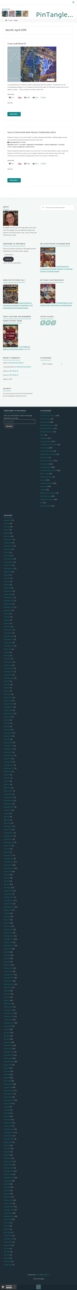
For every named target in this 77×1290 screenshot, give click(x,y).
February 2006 (8, 1200)
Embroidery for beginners (35, 145)
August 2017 (8, 771)
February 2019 (8, 742)
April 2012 (7, 962)
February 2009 (8, 1084)
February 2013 (8, 929)
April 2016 (7, 820)
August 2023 (8, 610)
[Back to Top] (38, 1287)
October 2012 (8, 942)
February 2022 (8, 662)
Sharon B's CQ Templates (48, 493)
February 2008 (8, 1123)
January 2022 (8, 665)
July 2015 (7, 849)
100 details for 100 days (48, 416)
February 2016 (8, 826)
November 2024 (9, 562)
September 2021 (9, 678)
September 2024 (9, 568)
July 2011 (7, 991)
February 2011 (8, 1007)
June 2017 (7, 778)
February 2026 (8, 539)
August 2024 (8, 572)
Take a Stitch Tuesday (47, 499)
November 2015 (9, 836)
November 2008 (9, 1094)
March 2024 (7, 588)
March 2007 (7, 1158)
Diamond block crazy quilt (48, 454)
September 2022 (9, 646)
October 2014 (8, 865)
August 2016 (8, 810)
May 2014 (7, 881)
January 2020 (8, 736)
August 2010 (8, 1026)
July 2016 (7, 813)
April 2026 (7, 533)
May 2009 (7, 1074)
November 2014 (9, 862)
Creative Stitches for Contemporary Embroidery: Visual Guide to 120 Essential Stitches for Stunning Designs (18, 305)
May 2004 (7, 1255)
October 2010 (8, 1020)
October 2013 (8, 904)
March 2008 (7, 1120)
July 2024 (7, 575)
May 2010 (7, 1036)
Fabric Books (44, 457)
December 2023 (9, 598)
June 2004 (7, 1252)
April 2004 (7, 1258)
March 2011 (7, 1004)
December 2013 (9, 897)
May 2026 (7, 530)
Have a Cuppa (44, 474)
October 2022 (8, 643)
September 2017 (9, 768)
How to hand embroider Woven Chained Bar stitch (31, 132)
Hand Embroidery (45, 467)
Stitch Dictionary (45, 496)
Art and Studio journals (47, 425)
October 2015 (8, 839)
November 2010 (9, 1016)
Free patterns (44, 464)
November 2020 (9, 707)
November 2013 (9, 900)
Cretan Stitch (20, 57)
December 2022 (9, 636)
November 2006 (9, 1171)
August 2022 (8, 649)
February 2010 (8, 1045)
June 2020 (7, 723)
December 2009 (9, 1052)
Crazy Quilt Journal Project (48, 445)
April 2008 (7, 1116)
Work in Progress (45, 506)
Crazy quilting (28, 50)
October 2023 (8, 604)
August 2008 (8, 1103)
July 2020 (7, 720)
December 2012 (9, 936)
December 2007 (9, 1129)
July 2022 (7, 652)
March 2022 (7, 659)
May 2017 (7, 781)
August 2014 (8, 871)
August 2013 (8, 910)
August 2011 (8, 987)
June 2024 (7, 578)
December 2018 (9, 746)
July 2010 (7, 1029)
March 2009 (7, 1081)
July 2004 (7, 1248)
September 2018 (9, 755)
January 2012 (8, 971)
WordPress (45, 1275)
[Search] (43, 207)
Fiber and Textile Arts (47, 461)
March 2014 (7, 888)
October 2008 (8, 1097)
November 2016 (9, 801)
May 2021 (7, 688)
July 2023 (7, 614)
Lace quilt (43, 480)
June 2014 (7, 878)
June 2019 (7, 739)
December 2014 (9, 859)
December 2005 (9, 1207)
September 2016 (9, 807)
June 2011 (7, 994)
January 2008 (8, 1126)
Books (42, 435)
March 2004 (7, 1261)
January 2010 (8, 1049)
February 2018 (8, 762)
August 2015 (8, 846)
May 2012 (7, 958)
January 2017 (8, 794)
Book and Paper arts (46, 432)
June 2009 (7, 1071)
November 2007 (9, 1132)
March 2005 (7, 1232)
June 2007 (7, 1149)
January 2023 (8, 633)
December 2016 (9, 797)
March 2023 (7, 627)
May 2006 (7, 1190)
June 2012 (7, 955)
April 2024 (7, 585)
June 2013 (7, 917)
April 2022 (7, 656)
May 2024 (7, 581)
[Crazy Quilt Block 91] (54, 64)
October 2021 (8, 675)
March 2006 (7, 1197)
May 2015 (7, 852)
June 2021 (7, 685)
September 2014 (9, 868)
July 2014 (7, 875)
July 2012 (7, 952)
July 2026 (7, 523)
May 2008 (7, 1113)
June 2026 (7, 527)
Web (41, 503)
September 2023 (9, 607)
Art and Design (45, 422)
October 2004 (8, 1242)
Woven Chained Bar (19, 147)
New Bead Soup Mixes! (16, 363)
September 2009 (9, 1062)
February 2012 (8, 968)
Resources (43, 486)
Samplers (43, 490)
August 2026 (8, 520)
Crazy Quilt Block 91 (16, 43)
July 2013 (7, 913)
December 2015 (9, 833)
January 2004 (8, 1265)
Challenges (43, 438)
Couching (22, 145)
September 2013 (9, 907)
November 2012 (9, 939)
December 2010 (9, 1013)
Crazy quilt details (17, 50)
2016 (10, 20)
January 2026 (8, 543)
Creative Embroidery (46, 451)
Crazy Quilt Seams (22, 55)
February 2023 (8, 630)
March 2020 (7, 730)
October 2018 (8, 752)
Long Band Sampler (46, 483)
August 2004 (8, 1245)
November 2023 (9, 601)
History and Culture (46, 477)
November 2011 (9, 978)
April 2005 (7, 1229)
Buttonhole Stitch (17, 53)
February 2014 (8, 891)
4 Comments (14, 78)
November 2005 (9, 1210)
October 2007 (8, 1136)
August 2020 (8, 717)
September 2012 (9, 945)
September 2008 (9, 1100)
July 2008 (7, 1107)
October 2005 (8, 1213)
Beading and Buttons (47, 428)
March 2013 (7, 926)
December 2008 (9, 1091)
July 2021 (7, 681)
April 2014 (7, 884)
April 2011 (7, 1000)
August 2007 (8, 1142)
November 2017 (9, 765)
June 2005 (7, 1223)
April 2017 (7, 784)
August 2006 (8, 1181)
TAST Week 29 (13, 371)
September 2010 (9, 1023)
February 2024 (8, 591)
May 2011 (7, 997)
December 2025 (9, 546)
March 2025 (7, 556)
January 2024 (8, 594)
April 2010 (7, 1039)
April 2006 (7, 1194)
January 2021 (8, 701)
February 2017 (8, 791)
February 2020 (8, 733)
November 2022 (9, 639)
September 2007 (9, 1139)
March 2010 (7, 1042)
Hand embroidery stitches (17, 142)
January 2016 (8, 830)
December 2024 (9, 559)
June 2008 (7, 1110)
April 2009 (7, 1078)
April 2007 (7, 1155)
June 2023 (7, 617)
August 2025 (8, 549)
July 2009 (7, 1068)
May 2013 (7, 920)
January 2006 (8, 1203)
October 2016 (8, 804)
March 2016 (7, 823)
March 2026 (7, 536)
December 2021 (9, 668)
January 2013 (8, 933)
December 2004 (9, 1239)
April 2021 (7, 691)
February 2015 (8, 855)
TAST (10, 379)
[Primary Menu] (73, 2)
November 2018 (9, 749)
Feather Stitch (18, 59)
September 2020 (9, 713)
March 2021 (7, 694)
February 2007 (8, 1161)
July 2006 (7, 1184)
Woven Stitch (30, 147)
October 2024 (8, 565)
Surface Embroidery (51, 145)
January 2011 (8, 1010)
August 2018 (8, 759)
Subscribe (8, 259)
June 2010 (7, 1033)
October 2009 (8, 1058)
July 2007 (7, 1145)
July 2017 (7, 775)
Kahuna (38, 1275)
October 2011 (8, 981)
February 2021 (8, 697)
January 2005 (8, 1236)
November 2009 (9, 1055)
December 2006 (9, 1168)
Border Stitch (13, 145)
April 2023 (7, 623)
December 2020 (9, 704)
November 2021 (9, 672)
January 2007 (8, 1165)
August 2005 (8, 1219)
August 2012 (8, 949)
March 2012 (7, 965)
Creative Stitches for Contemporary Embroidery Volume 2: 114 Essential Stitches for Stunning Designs (56, 269)
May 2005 (7, 1226)
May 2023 (7, 620)
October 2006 (8, 1174)
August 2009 (8, 1065)
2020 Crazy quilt (45, 419)
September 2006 (9, 1178)
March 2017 (7, 788)
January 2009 (8, 1087)
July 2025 (7, 552)
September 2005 (9, 1216)
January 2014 (8, 894)
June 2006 (7, 1187)
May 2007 (7, 1152)
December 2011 (9, 975)
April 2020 (7, 726)
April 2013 (7, 923)
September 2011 (9, 984)
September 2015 (9, 842)
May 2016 (7, 817)
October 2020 (8, 710)
